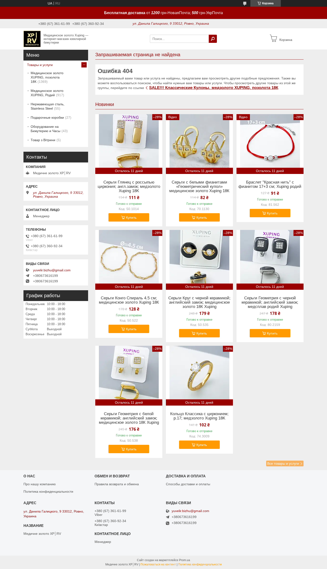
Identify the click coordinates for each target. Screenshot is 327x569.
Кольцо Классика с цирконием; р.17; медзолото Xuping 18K (199, 416)
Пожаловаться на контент (158, 564)
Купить (131, 217)
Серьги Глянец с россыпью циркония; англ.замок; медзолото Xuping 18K (129, 186)
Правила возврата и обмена (117, 484)
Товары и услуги (40, 65)
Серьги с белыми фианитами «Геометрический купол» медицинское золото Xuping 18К (199, 186)
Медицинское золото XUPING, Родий (47, 93)
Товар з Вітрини (43, 140)
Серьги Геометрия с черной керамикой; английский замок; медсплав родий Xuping (270, 302)
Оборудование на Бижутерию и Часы (45, 129)
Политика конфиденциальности (48, 491)
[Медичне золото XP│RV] (32, 38)
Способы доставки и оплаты (188, 484)
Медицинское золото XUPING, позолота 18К (47, 77)
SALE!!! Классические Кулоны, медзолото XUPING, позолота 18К (213, 87)
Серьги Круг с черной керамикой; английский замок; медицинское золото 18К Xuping (199, 302)
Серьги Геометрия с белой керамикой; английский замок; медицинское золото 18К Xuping (129, 418)
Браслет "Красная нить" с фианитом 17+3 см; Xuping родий (269, 184)
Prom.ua (184, 560)
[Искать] (213, 39)
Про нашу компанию (39, 484)
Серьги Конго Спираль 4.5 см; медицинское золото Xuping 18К (129, 300)
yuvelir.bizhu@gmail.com (52, 270)
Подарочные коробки (47, 117)
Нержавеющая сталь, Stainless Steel (47, 106)
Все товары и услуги (283, 463)
